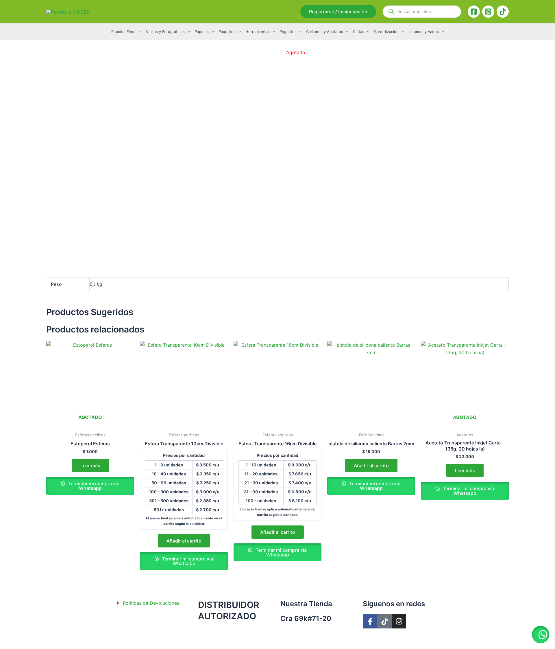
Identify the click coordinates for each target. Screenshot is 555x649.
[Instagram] (488, 11)
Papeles (202, 31)
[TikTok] (503, 11)
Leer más (90, 465)
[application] (139, 31)
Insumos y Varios (423, 31)
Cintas (358, 31)
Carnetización (386, 31)
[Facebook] (474, 11)
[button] (338, 11)
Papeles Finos (123, 31)
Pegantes (288, 31)
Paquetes (227, 31)
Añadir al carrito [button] (183, 541)
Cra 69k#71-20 (305, 618)
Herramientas (257, 31)
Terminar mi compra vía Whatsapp (93, 486)
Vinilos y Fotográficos (165, 31)
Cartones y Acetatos (324, 31)
